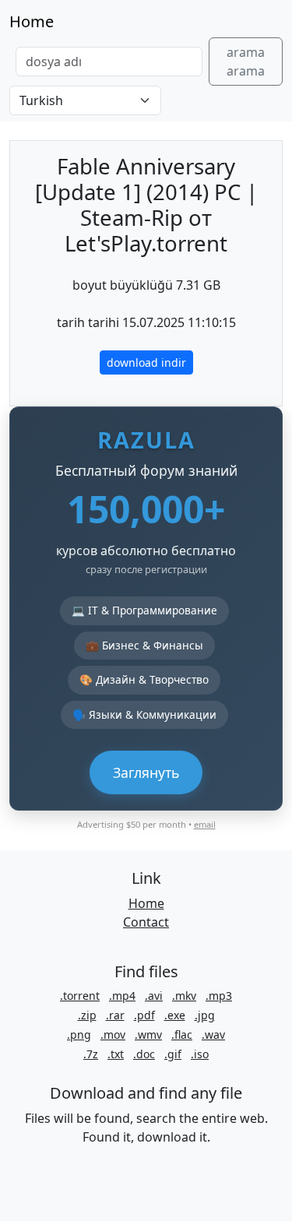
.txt (115, 1054)
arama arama (246, 61)
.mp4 (122, 995)
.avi (154, 995)
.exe (174, 1015)
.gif (172, 1054)
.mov (112, 1034)
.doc (144, 1054)
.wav (213, 1034)
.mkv (184, 995)
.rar (115, 1015)
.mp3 (219, 995)
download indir (146, 362)
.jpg (205, 1015)
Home (31, 21)
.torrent (80, 995)
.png (79, 1034)
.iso (200, 1054)
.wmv (148, 1034)
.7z (90, 1054)
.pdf (144, 1015)
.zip (87, 1015)
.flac (181, 1034)
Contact (146, 922)
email (205, 824)
